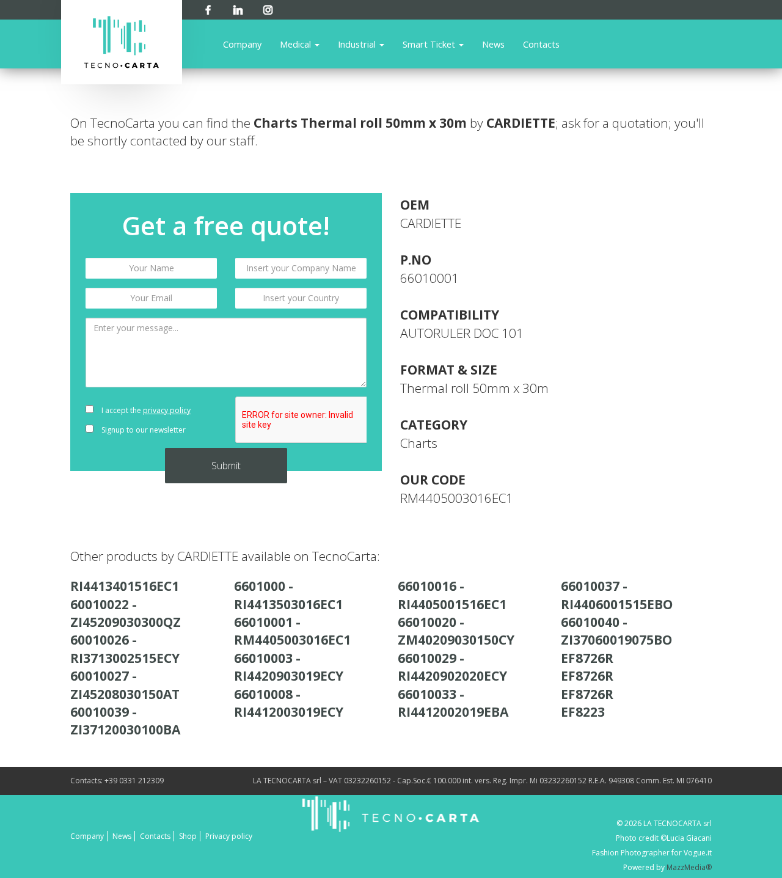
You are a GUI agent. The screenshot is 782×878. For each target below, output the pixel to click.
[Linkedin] (238, 7)
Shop (188, 836)
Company (242, 44)
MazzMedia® (689, 867)
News (493, 44)
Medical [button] (296, 44)
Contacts (541, 44)
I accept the (145, 410)
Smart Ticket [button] (430, 44)
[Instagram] (268, 7)
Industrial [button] (358, 44)
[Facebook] (208, 7)
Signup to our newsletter (143, 430)
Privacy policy (228, 836)
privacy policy (167, 410)
